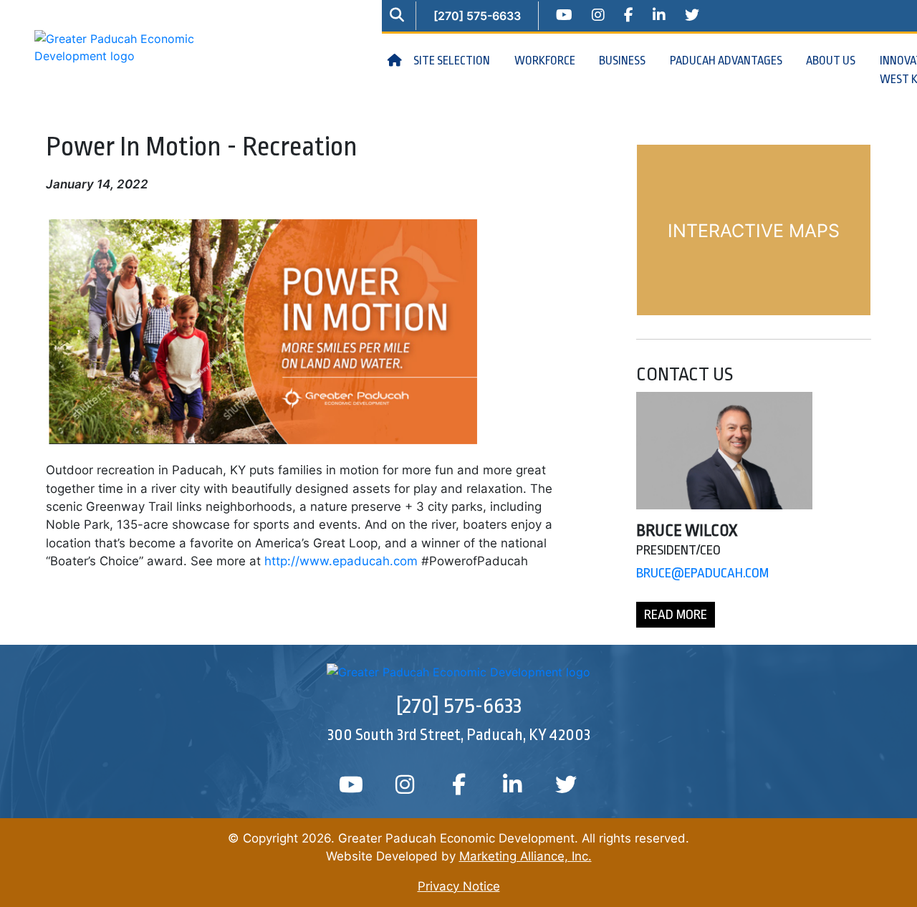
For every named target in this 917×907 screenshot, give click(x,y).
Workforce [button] (545, 60)
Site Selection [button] (452, 60)
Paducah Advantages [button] (727, 60)
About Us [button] (832, 60)
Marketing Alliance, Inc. (525, 856)
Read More (675, 615)
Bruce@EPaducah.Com (702, 573)
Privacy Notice (459, 886)
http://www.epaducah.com (341, 561)
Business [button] (623, 60)
